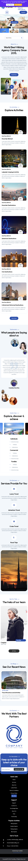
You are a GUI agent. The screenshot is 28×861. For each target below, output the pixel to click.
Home (14, 779)
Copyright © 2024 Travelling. (9, 859)
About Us (14, 785)
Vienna (3, 643)
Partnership (14, 816)
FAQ (14, 814)
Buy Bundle (18, 4)
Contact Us (14, 805)
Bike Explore (14, 831)
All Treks (14, 651)
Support (14, 803)
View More (14, 318)
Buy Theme (10, 4)
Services (14, 782)
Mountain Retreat (7, 139)
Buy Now (14, 796)
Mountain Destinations (9, 205)
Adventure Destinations (9, 238)
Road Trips (14, 542)
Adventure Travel (14, 510)
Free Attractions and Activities (11, 692)
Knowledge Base (14, 808)
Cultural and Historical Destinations (12, 305)
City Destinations (7, 272)
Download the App (17, 852)
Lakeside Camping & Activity (10, 172)
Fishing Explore (14, 829)
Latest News (14, 787)
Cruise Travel (14, 526)
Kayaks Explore (14, 826)
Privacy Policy (14, 793)
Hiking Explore (14, 823)
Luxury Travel (14, 494)
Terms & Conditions (14, 790)
